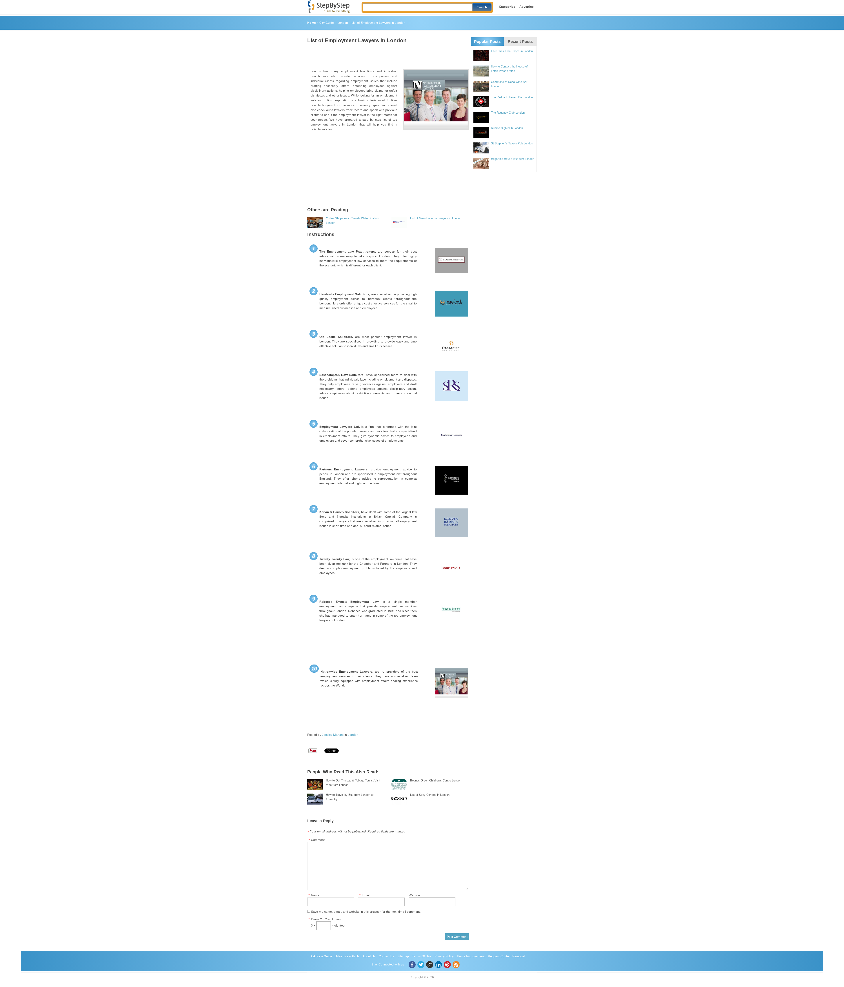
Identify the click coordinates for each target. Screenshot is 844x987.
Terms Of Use (421, 956)
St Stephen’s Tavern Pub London (512, 143)
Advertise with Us (347, 956)
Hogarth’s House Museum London (512, 158)
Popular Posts (487, 41)
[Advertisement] (387, 54)
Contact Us (386, 956)
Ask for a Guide (321, 956)
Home (311, 22)
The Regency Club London (508, 112)
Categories (507, 6)
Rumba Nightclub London (507, 128)
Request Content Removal (506, 956)
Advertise (526, 6)
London (342, 22)
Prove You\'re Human (326, 919)
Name (315, 895)
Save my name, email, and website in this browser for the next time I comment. (366, 911)
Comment (318, 840)
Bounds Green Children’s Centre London (435, 780)
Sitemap (403, 956)
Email (365, 895)
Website (414, 895)
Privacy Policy (444, 956)
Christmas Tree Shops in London (512, 51)
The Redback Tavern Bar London (512, 97)
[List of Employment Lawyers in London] (436, 99)
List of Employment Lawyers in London (378, 22)
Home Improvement (471, 956)
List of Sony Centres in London (429, 794)
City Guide (326, 22)
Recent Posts (520, 41)
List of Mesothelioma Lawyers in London (435, 218)
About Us (369, 956)
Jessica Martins (333, 734)
